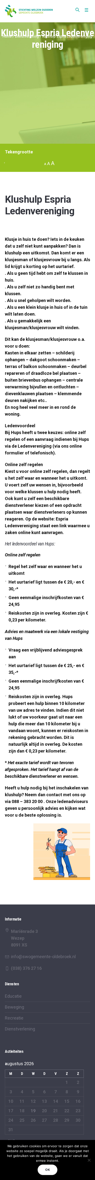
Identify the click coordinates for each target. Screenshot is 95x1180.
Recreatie (14, 1018)
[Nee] (88, 1160)
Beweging (14, 1007)
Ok (47, 1170)
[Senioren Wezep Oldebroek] (29, 11)
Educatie (13, 996)
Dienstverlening (27, 36)
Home (7, 36)
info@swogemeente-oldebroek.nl (43, 956)
